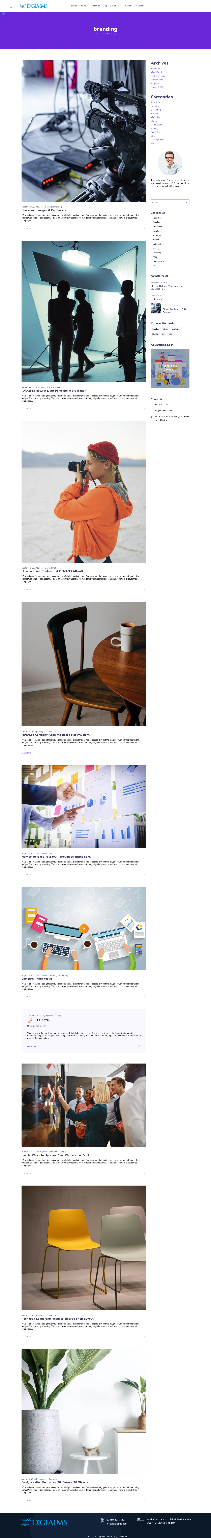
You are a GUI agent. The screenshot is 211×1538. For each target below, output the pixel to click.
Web (153, 143)
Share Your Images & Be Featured (45, 210)
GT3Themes (42, 1019)
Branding (53, 975)
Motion (55, 568)
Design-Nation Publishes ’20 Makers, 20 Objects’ (55, 1482)
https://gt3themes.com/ (36, 1026)
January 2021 (157, 87)
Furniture (53, 1479)
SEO (51, 853)
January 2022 (157, 79)
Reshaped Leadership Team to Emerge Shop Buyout (58, 1319)
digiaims (47, 206)
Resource (96, 5)
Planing (58, 1015)
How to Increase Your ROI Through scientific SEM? (56, 857)
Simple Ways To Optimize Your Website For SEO (55, 1155)
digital (165, 329)
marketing (176, 329)
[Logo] (34, 6)
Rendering (57, 206)
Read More (26, 228)
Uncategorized (157, 139)
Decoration (54, 731)
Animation (57, 387)
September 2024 (158, 68)
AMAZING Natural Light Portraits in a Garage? (54, 391)
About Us (114, 5)
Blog (105, 5)
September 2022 (158, 76)
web (170, 334)
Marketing (63, 975)
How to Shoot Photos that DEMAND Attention (54, 571)
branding (155, 329)
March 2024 (156, 72)
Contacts (128, 5)
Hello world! (157, 299)
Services (83, 5)
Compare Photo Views (37, 979)
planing (155, 334)
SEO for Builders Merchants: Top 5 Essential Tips (168, 287)
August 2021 (156, 83)
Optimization (156, 124)
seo (163, 334)
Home (74, 5)
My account (139, 5)
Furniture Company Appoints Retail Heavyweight (56, 735)
